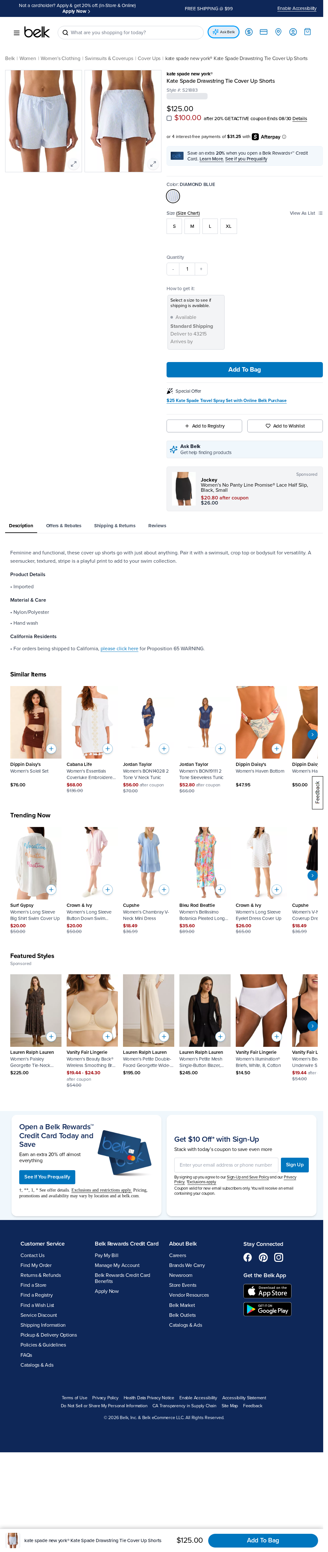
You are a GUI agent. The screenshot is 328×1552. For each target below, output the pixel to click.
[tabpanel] (161, 594)
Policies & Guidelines (43, 1339)
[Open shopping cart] (303, 26)
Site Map (227, 1399)
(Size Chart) (185, 207)
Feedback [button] (250, 1399)
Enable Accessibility (292, 5)
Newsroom (178, 1269)
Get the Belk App (261, 1269)
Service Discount (38, 1309)
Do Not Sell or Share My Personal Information (101, 1399)
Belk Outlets (180, 1309)
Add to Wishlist (285, 420)
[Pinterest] (259, 1251)
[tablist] (161, 520)
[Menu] (17, 27)
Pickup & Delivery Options (48, 1329)
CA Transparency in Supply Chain (182, 1399)
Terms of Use (72, 1392)
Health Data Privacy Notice (146, 1392)
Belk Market (180, 1299)
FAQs (26, 1349)
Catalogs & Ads (36, 1359)
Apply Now (106, 1292)
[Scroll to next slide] (308, 729)
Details (297, 113)
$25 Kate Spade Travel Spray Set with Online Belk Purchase (224, 395)
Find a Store (33, 1279)
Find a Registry (36, 1289)
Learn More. (209, 153)
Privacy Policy (103, 1392)
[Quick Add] (51, 742)
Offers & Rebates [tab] (63, 519)
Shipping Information (43, 1319)
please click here (119, 642)
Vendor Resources (187, 1289)
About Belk (180, 1237)
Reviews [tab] (157, 519)
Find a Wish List (37, 1299)
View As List (297, 207)
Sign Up (290, 1159)
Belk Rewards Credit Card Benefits (121, 1279)
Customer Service (42, 1237)
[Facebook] (244, 1251)
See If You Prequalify (47, 1171)
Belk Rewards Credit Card (119, 1241)
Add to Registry (205, 420)
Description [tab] (21, 519)
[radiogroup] (241, 220)
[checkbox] (166, 112)
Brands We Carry (184, 1259)
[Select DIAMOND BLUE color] (170, 190)
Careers (175, 1249)
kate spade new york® (187, 68)
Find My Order (36, 1259)
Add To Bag (241, 364)
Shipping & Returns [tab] (114, 519)
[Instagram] (275, 1251)
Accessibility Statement (242, 1392)
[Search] (65, 27)
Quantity (173, 251)
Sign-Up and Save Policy (245, 1171)
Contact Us (32, 1249)
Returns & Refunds (40, 1269)
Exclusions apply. (199, 1176)
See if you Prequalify (244, 153)
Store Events (180, 1279)
